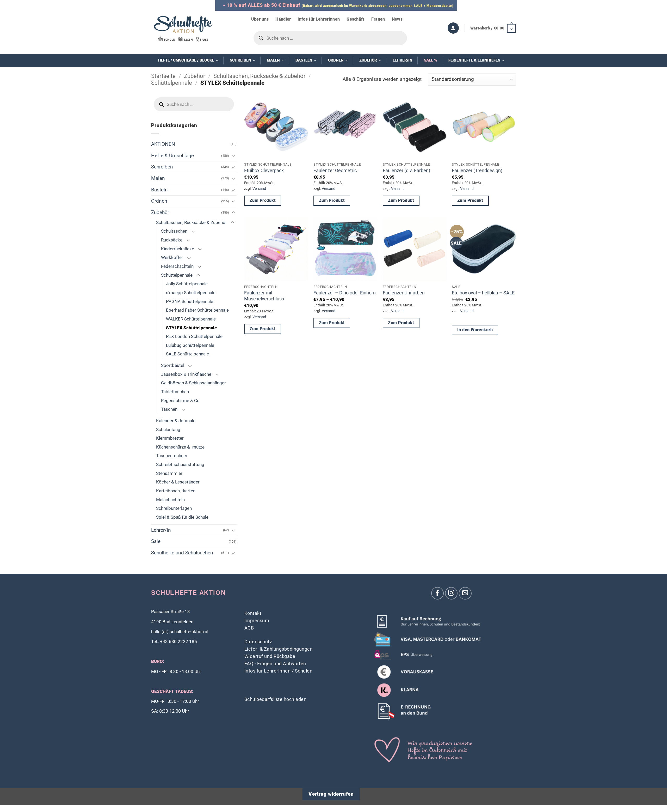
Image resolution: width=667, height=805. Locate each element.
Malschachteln (170, 499)
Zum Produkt (263, 200)
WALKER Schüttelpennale (191, 319)
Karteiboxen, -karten (175, 490)
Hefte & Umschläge (172, 156)
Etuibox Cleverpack (264, 170)
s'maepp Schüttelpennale (190, 292)
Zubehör (194, 76)
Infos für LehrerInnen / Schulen (278, 671)
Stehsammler (169, 473)
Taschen (169, 409)
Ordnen (159, 201)
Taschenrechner (171, 455)
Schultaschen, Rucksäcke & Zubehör (259, 76)
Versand (259, 188)
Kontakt (253, 613)
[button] (493, 28)
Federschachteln (177, 266)
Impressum (256, 620)
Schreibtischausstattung (180, 464)
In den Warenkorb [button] (475, 330)
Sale (155, 541)
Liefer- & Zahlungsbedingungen (278, 649)
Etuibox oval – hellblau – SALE (483, 292)
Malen (158, 178)
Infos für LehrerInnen (319, 19)
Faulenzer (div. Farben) (406, 170)
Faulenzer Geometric (335, 170)
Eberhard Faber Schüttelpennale (197, 310)
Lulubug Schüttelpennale (190, 345)
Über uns (260, 19)
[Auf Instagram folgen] (451, 593)
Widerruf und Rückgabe (269, 656)
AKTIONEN (163, 144)
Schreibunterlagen (174, 508)
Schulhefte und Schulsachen (182, 553)
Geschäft (356, 19)
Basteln (159, 190)
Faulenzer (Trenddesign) (477, 170)
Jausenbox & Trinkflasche (186, 374)
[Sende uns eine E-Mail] (465, 593)
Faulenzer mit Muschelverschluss (264, 295)
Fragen (378, 19)
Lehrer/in (161, 530)
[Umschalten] (233, 155)
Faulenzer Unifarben (404, 292)
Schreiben (162, 167)
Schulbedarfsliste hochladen (275, 699)
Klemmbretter (170, 438)
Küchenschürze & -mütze (180, 447)
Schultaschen (174, 231)
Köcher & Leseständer (178, 482)
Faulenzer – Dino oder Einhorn (344, 292)
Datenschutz (258, 641)
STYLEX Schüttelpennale (191, 327)
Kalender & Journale (175, 420)
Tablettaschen (175, 391)
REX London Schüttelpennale (194, 336)
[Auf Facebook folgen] (437, 593)
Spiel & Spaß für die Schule (182, 517)
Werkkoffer (172, 257)
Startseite (163, 76)
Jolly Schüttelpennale (187, 283)
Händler (283, 19)
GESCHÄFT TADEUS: (172, 691)
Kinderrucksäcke (177, 248)
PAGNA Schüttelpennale (189, 301)
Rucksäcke (171, 240)
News (397, 19)
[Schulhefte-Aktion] (183, 28)
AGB (249, 628)
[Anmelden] (453, 28)
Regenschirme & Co (180, 400)
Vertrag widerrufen (331, 794)
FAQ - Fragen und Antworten (275, 663)
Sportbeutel (172, 365)
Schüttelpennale (171, 83)
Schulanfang (168, 429)
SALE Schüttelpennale (187, 353)
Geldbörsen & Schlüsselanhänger (193, 382)
